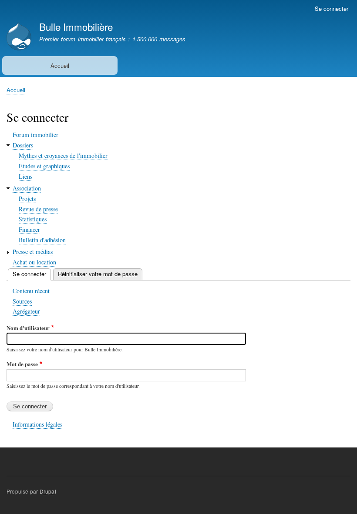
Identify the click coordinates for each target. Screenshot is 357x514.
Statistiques (33, 219)
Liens (25, 176)
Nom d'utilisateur (28, 328)
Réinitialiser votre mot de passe (98, 274)
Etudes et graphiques (44, 166)
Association (27, 188)
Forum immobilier (35, 134)
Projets (27, 198)
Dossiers (23, 145)
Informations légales (37, 424)
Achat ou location (34, 262)
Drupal (48, 491)
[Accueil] (19, 37)
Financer (29, 229)
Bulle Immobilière (76, 26)
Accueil (60, 65)
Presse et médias (33, 251)
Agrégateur (26, 311)
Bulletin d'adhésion (42, 240)
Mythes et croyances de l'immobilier (63, 155)
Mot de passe (22, 364)
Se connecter (331, 8)
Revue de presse (38, 209)
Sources (22, 301)
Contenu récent (31, 291)
